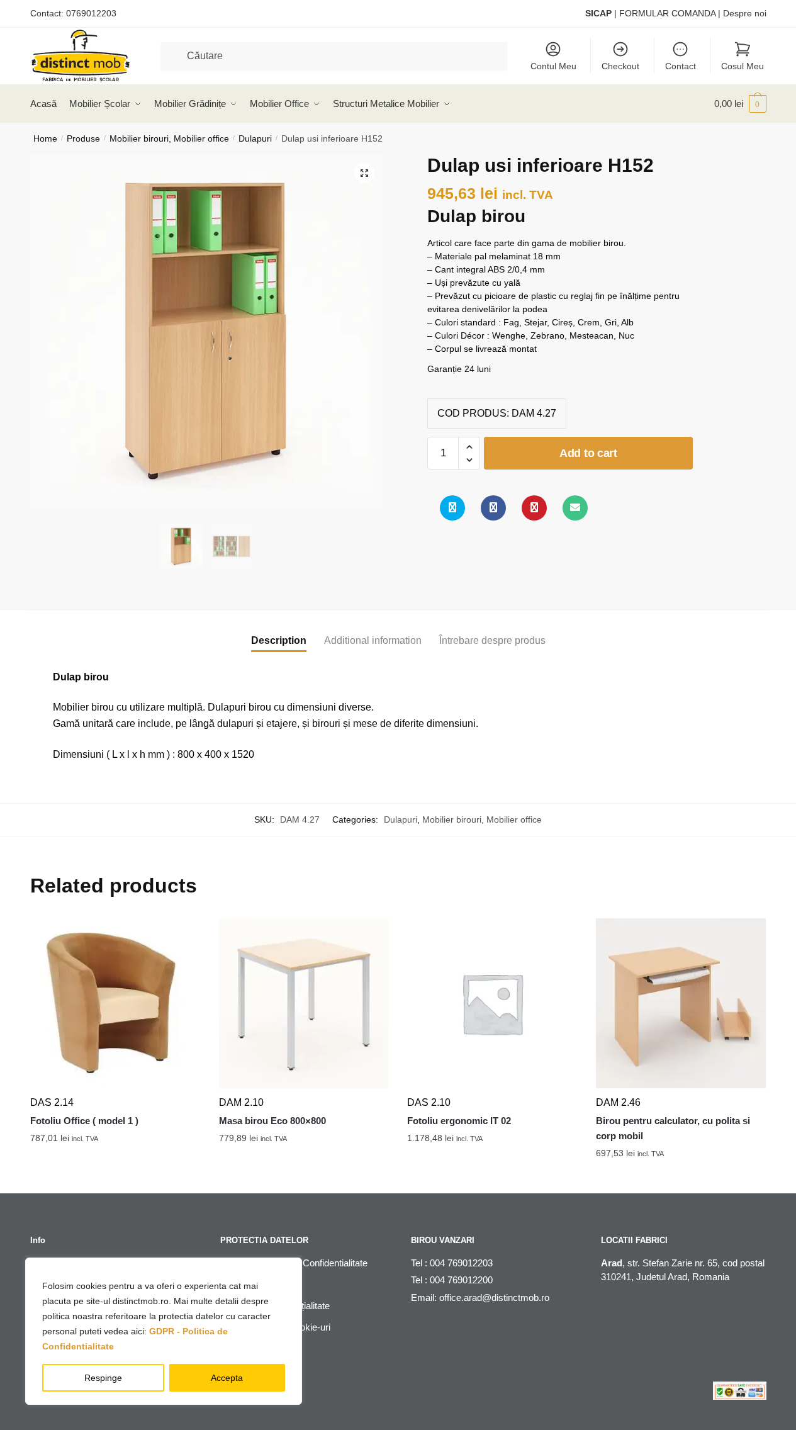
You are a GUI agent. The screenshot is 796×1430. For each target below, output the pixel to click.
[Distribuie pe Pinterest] (534, 508)
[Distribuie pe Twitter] (452, 508)
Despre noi (744, 13)
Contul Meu (553, 66)
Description (278, 640)
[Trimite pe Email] (575, 508)
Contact (680, 66)
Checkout (620, 66)
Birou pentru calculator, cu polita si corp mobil (673, 1128)
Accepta (227, 1378)
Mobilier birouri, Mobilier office (169, 138)
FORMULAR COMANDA (667, 13)
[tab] (278, 630)
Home (45, 138)
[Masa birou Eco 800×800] (304, 1003)
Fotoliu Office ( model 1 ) (84, 1120)
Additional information (373, 640)
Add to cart (588, 453)
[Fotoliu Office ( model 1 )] (115, 1003)
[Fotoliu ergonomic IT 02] (492, 1003)
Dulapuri (255, 138)
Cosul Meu (742, 66)
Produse (83, 138)
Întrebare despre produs (492, 640)
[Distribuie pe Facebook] (493, 508)
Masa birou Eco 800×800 (272, 1120)
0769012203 (91, 13)
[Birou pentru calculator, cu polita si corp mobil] (681, 1003)
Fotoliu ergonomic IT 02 (459, 1120)
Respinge (103, 1378)
